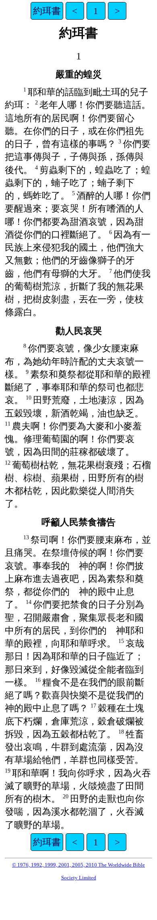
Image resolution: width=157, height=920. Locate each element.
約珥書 (47, 11)
